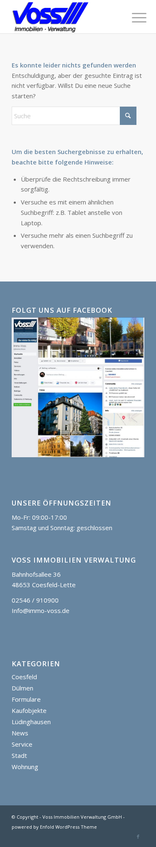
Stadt (19, 755)
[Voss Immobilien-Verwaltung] (65, 16)
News (20, 733)
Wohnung (25, 766)
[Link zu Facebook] (138, 836)
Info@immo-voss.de (40, 610)
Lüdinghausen (31, 721)
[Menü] (133, 17)
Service (22, 744)
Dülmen (22, 688)
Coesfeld (24, 677)
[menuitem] (133, 17)
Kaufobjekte (29, 710)
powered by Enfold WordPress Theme (54, 827)
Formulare (26, 699)
